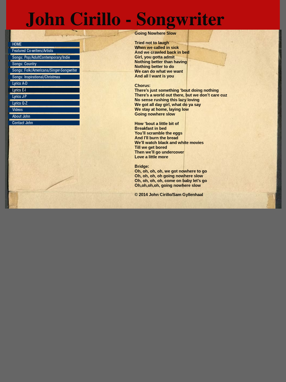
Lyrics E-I (19, 90)
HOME (17, 44)
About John (21, 116)
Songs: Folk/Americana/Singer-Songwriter (44, 70)
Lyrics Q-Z (19, 103)
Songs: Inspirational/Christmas (36, 77)
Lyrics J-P (19, 96)
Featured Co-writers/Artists (32, 50)
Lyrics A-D (19, 83)
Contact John (22, 123)
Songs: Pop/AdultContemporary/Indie (41, 57)
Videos (17, 109)
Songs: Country (24, 64)
